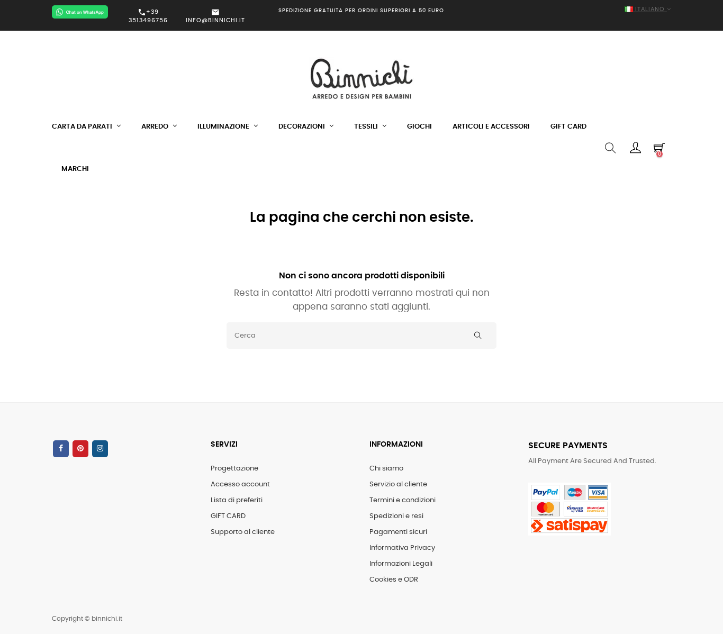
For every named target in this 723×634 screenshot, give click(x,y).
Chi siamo (386, 468)
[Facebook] (61, 448)
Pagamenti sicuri (398, 532)
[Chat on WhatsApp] (80, 12)
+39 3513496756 (148, 16)
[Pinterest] (80, 448)
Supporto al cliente (243, 532)
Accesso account (240, 484)
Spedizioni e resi (396, 516)
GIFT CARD (228, 516)
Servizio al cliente (398, 484)
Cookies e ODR (393, 579)
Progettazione (234, 468)
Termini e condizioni (402, 500)
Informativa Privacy (402, 548)
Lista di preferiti (237, 500)
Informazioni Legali (400, 563)
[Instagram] (100, 448)
